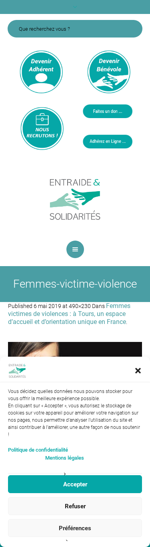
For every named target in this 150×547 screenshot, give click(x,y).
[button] (138, 371)
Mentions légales (64, 458)
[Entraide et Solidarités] (75, 199)
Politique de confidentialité (38, 450)
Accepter (75, 484)
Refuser (75, 506)
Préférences (75, 528)
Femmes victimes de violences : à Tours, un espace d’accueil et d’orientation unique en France (69, 314)
